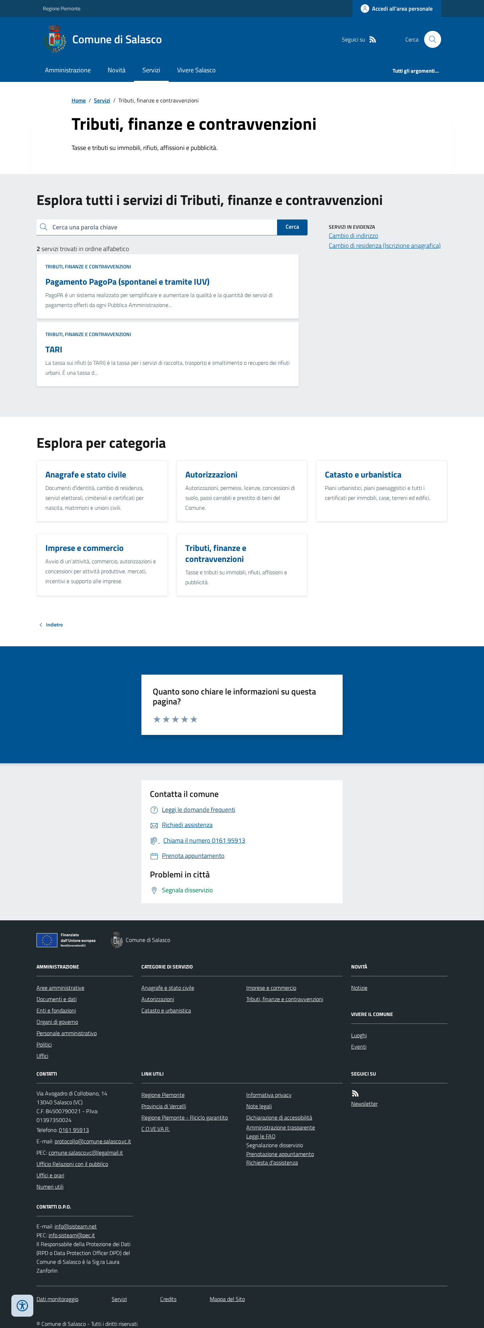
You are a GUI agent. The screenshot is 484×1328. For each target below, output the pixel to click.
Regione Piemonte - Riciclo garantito (184, 1117)
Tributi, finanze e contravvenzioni (88, 266)
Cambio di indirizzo (353, 235)
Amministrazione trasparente (280, 1127)
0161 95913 (74, 1130)
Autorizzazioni (157, 999)
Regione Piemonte (61, 8)
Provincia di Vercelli (163, 1106)
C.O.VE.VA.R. (155, 1129)
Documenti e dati (56, 999)
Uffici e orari (50, 1175)
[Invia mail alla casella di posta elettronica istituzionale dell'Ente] (93, 1141)
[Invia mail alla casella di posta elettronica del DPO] (76, 1226)
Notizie (359, 987)
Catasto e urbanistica (166, 1010)
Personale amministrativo (66, 1033)
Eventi (358, 1046)
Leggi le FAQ (261, 1136)
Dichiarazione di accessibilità (279, 1117)
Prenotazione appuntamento (280, 1154)
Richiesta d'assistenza (272, 1162)
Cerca (292, 226)
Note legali (259, 1106)
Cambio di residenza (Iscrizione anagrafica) (385, 245)
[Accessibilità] (22, 1305)
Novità (116, 70)
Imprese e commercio (271, 987)
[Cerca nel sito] (429, 39)
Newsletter (364, 1103)
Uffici (42, 1055)
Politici (44, 1044)
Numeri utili (49, 1186)
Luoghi (359, 1035)
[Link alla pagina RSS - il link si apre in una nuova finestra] (372, 39)
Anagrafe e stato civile (167, 987)
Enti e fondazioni (56, 1010)
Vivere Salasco (196, 70)
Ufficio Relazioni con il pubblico (72, 1164)
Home (79, 100)
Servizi (151, 70)
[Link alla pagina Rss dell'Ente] (355, 1093)
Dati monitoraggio (57, 1299)
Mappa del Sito (227, 1299)
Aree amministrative (60, 987)
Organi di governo (57, 1021)
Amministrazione (68, 70)
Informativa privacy (269, 1094)
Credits (168, 1299)
